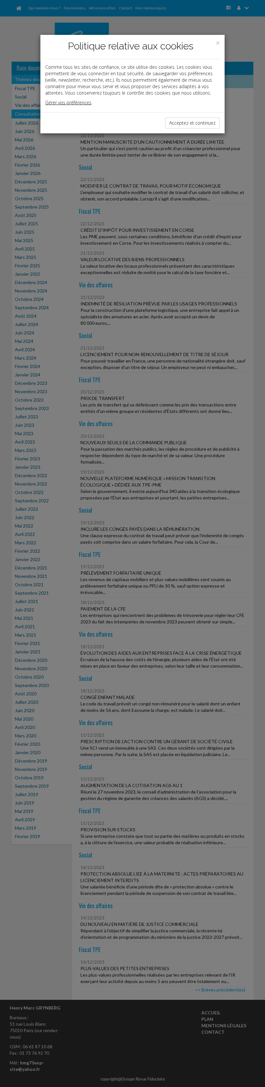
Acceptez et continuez (192, 123)
